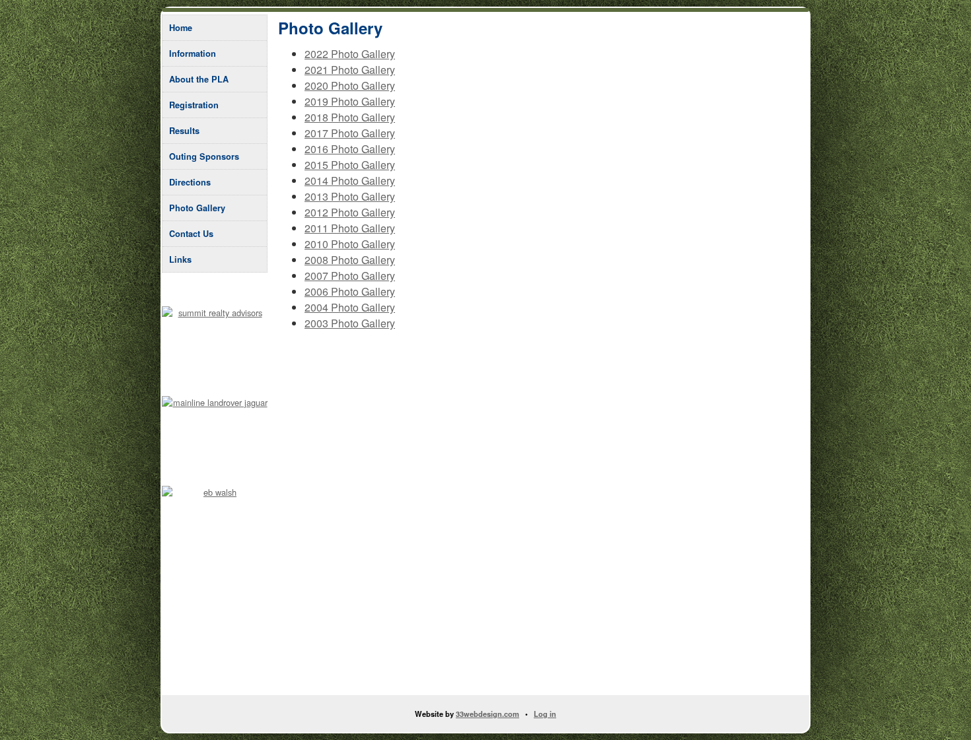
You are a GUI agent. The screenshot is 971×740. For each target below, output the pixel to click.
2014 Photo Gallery (350, 180)
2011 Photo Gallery (350, 228)
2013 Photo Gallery (350, 196)
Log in (545, 713)
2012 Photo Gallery (350, 212)
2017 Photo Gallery (350, 133)
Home (180, 28)
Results (184, 131)
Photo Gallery (197, 208)
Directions (190, 182)
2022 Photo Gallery (350, 53)
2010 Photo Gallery (350, 244)
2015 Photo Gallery (350, 164)
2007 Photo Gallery (350, 275)
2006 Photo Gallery (350, 291)
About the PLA (199, 79)
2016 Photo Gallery (350, 148)
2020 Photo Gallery (350, 85)
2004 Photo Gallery (350, 307)
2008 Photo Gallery (350, 259)
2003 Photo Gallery (350, 323)
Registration (194, 105)
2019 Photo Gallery (350, 101)
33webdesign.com (487, 713)
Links (180, 259)
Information (192, 53)
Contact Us (191, 234)
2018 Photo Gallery (350, 117)
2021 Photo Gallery (350, 69)
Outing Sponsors (204, 156)
